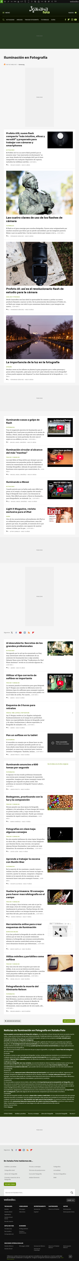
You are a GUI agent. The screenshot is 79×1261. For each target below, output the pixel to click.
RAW (54, 1177)
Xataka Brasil (8, 1249)
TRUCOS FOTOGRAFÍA (32, 20)
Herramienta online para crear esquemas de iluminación (24, 925)
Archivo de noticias (13, 1021)
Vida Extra (22, 1212)
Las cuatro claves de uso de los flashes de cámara (34, 219)
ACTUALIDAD (10, 20)
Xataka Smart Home (8, 1218)
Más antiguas (69, 1021)
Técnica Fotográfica (59, 1174)
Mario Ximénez (15, 821)
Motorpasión (67, 1209)
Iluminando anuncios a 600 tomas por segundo (22, 766)
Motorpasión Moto (68, 1212)
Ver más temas (10, 1184)
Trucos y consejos (13, 457)
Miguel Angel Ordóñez (18, 442)
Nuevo (71, 12)
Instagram (72, 19)
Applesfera (7, 1214)
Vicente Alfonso (16, 884)
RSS (28, 632)
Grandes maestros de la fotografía (12, 1178)
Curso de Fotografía (61, 1113)
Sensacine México (39, 1246)
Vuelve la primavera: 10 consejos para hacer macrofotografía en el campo (25, 894)
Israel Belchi (15, 979)
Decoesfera (7, 1231)
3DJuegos (22, 1209)
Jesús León (14, 851)
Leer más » (33, 162)
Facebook (65, 19)
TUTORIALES (45, 20)
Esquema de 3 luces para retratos (20, 706)
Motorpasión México (67, 1246)
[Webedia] (10, 1200)
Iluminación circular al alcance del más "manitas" (24, 451)
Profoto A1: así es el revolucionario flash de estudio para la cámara (35, 290)
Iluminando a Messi (17, 482)
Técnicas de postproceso (37, 1170)
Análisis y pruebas (13, 297)
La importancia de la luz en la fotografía (33, 362)
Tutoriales (10, 225)
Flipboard (69, 19)
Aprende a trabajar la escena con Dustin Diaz (23, 860)
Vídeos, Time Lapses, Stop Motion (17, 713)
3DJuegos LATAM (24, 1246)
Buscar (72, 1192)
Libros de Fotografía (47, 1113)
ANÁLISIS (20, 20)
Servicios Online (12, 931)
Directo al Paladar (54, 1209)
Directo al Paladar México (54, 1246)
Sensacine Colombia (37, 1249)
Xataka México (8, 1246)
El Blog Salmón (23, 1229)
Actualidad (10, 150)
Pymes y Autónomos (22, 1232)
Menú (7, 12)
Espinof (36, 1212)
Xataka (6, 1209)
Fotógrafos (10, 427)
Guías (8, 516)
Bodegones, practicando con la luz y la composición (24, 798)
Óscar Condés (15, 165)
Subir (69, 1200)
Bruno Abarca (15, 1011)
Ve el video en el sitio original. (57, 764)
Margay (10, 1107)
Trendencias (8, 1229)
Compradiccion (9, 1234)
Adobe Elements (34, 1177)
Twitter (11, 632)
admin (13, 668)
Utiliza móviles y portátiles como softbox (25, 957)
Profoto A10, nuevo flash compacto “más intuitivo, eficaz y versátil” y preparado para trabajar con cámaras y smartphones (25, 139)
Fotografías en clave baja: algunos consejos (21, 830)
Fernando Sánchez (17, 236)
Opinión (9, 367)
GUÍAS (53, 20)
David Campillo (15, 949)
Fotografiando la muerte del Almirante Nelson (22, 987)
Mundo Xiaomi (8, 1221)
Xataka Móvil (8, 1212)
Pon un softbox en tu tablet (22, 735)
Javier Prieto (15, 755)
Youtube (75, 19)
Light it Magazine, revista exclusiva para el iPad (21, 510)
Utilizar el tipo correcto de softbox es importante (21, 676)
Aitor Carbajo (15, 531)
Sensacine (37, 1209)
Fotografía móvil (9, 1170)
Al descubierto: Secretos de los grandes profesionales (24, 644)
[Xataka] (1, 1)
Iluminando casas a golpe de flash (23, 421)
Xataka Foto (39, 10)
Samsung (21, 64)
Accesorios (10, 739)
